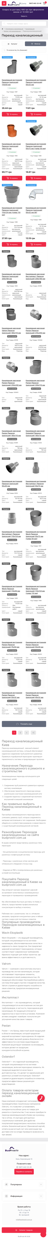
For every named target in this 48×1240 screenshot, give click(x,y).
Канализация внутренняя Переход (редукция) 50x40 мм (12, 483)
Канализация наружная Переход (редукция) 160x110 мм (11, 146)
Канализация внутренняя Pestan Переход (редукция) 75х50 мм (12, 644)
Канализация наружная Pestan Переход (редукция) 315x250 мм (35, 330)
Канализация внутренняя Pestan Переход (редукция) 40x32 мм (36, 695)
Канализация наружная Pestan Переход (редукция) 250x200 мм (12, 382)
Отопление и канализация (14, 29)
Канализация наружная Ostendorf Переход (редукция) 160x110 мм (35, 433)
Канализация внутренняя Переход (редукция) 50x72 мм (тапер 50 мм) (36, 146)
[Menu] (4, 3)
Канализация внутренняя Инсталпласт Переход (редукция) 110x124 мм (12, 534)
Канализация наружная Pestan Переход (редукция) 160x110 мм (11, 433)
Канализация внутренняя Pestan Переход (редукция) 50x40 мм (36, 644)
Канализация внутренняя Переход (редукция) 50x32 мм (36, 82)
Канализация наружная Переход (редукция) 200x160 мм (11, 276)
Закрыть (24, 16)
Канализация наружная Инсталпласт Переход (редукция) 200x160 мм (35, 276)
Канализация (29, 29)
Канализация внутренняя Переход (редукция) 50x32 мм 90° (36, 210)
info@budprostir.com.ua (24, 1219)
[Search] (4, 23)
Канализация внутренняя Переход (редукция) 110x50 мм (12, 82)
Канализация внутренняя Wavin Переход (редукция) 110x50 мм (12, 588)
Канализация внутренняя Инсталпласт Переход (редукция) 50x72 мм (36, 483)
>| (33, 733)
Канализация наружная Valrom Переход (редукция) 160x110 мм (11, 330)
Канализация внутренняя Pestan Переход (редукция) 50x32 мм (12, 695)
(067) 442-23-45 (35, 3)
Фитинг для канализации (12, 31)
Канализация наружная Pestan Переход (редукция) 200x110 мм (35, 382)
